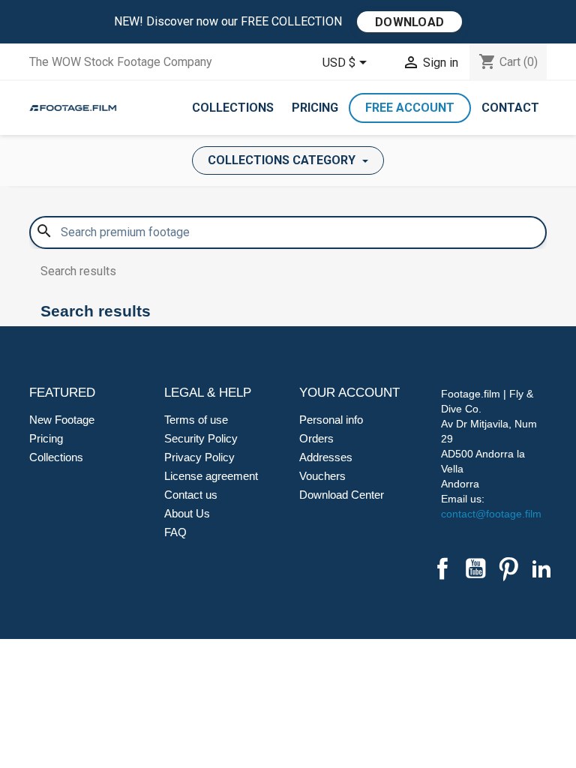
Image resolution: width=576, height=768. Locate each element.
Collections (233, 107)
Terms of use (196, 419)
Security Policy (201, 438)
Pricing (315, 107)
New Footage (61, 419)
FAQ (175, 532)
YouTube (475, 569)
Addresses (325, 457)
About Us (187, 513)
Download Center (341, 494)
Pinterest (509, 569)
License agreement (211, 476)
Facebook (443, 569)
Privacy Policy (199, 457)
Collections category (283, 160)
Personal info (331, 419)
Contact (510, 107)
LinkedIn (541, 569)
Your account (349, 393)
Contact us (191, 494)
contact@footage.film (491, 514)
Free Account (409, 107)
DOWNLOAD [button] (409, 22)
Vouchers (322, 476)
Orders (316, 438)
